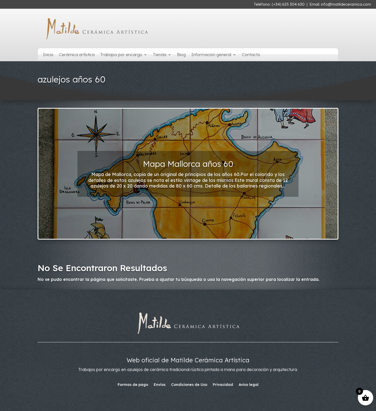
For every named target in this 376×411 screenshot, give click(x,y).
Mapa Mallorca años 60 (188, 164)
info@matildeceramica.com (346, 4)
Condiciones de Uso (189, 385)
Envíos (159, 385)
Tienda (159, 55)
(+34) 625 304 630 (288, 4)
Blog (181, 55)
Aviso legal (249, 385)
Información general (211, 55)
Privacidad (223, 385)
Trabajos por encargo (121, 55)
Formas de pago (133, 385)
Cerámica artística (77, 55)
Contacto (251, 55)
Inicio (48, 55)
